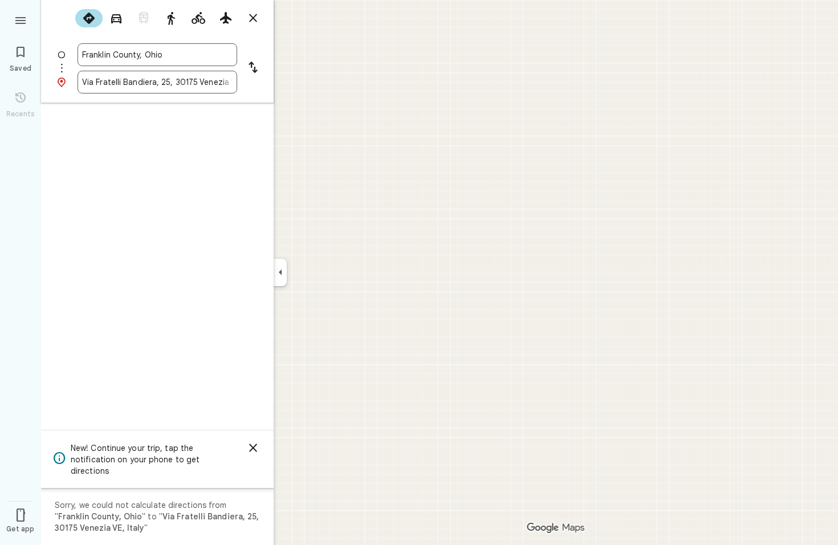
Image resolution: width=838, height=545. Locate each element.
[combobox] (157, 54)
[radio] (89, 18)
